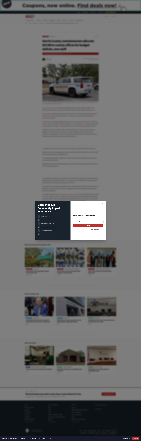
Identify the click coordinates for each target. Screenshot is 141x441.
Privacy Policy (96, 229)
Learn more (49, 438)
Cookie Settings (126, 438)
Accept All (136, 438)
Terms (92, 229)
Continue (88, 225)
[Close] (102, 204)
